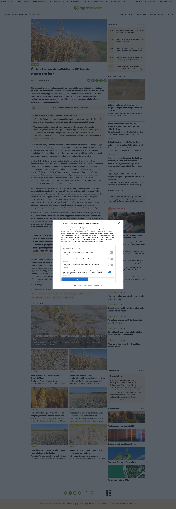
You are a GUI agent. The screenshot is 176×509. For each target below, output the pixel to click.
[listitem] (88, 248)
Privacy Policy (98, 285)
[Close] (119, 223)
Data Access (88, 285)
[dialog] (88, 254)
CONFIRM (74, 279)
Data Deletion (78, 285)
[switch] (110, 252)
